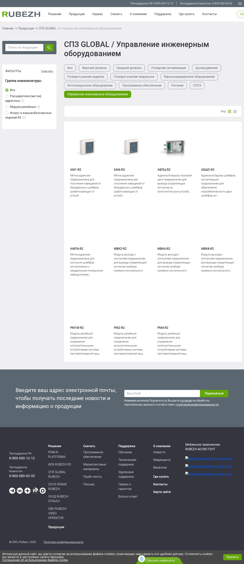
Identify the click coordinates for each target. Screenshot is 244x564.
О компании (138, 14)
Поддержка (162, 14)
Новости (159, 452)
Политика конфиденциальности (63, 542)
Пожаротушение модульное (134, 76)
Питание (177, 85)
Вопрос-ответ (128, 496)
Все (12, 90)
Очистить (47, 71)
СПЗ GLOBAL (47, 28)
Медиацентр (162, 460)
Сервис (97, 14)
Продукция (26, 28)
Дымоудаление (206, 68)
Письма (88, 484)
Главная (7, 28)
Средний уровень (129, 68)
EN (240, 3)
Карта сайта (162, 492)
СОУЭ (197, 85)
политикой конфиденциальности (197, 404)
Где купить (187, 14)
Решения (54, 14)
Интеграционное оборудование (90, 85)
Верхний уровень (94, 68)
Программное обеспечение (142, 85)
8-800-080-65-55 (222, 3)
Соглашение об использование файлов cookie (35, 560)
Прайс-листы (92, 476)
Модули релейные (23, 107)
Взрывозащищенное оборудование (189, 76)
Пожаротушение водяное (85, 76)
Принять (232, 557)
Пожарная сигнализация (168, 68)
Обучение (125, 452)
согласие (186, 400)
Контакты (209, 14)
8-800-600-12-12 (163, 3)
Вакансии (160, 467)
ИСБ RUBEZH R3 (59, 464)
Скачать (116, 14)
